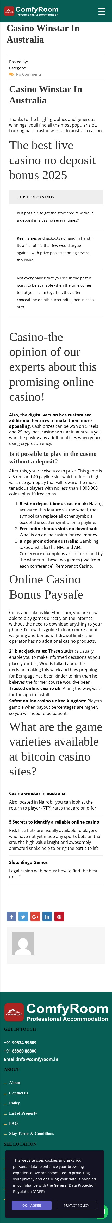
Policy (14, 1103)
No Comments (28, 74)
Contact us (18, 1093)
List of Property (23, 1113)
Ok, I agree (31, 1205)
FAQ (13, 1123)
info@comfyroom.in (37, 1059)
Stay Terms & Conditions (31, 1133)
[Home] (31, 11)
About (14, 1083)
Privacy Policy (76, 1205)
